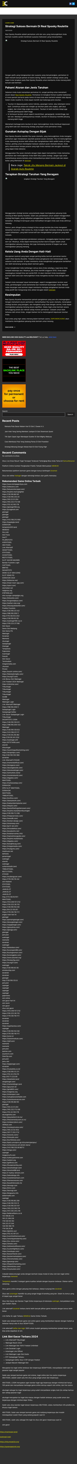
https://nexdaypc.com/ (10, 1251)
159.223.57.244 (8, 1223)
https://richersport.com (11, 1094)
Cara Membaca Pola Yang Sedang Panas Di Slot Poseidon (27, 442)
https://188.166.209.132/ (11, 725)
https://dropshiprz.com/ (11, 752)
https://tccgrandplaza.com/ (12, 601)
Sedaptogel (6, 644)
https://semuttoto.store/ (11, 773)
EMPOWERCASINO (58, 319)
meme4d (5, 940)
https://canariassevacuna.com (13, 1099)
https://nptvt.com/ (9, 585)
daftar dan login (19, 1328)
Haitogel (18, 476)
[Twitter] (73, 3)
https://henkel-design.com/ (12, 821)
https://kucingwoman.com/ (12, 952)
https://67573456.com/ (11, 742)
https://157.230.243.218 (11, 1211)
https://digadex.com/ (10, 778)
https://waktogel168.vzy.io (12, 621)
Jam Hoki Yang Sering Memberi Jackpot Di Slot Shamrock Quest (29, 431)
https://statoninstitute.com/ (12, 1039)
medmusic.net (7, 851)
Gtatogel (5, 646)
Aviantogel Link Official (14, 1351)
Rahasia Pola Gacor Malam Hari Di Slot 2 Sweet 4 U (24, 426)
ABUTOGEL (6, 545)
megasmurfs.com (8, 1155)
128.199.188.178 (8, 1226)
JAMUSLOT (6, 889)
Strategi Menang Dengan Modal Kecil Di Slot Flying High (26, 447)
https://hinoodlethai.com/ (11, 828)
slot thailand (7, 882)
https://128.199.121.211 (10, 1072)
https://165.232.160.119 (11, 1208)
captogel (5, 985)
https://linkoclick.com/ (10, 598)
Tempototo (6, 649)
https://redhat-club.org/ (11, 603)
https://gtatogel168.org (11, 507)
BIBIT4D (5, 568)
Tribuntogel (6, 687)
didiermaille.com (8, 1196)
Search (5, 411)
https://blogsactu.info (10, 1193)
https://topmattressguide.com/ (13, 836)
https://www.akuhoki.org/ (11, 958)
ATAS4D (5, 874)
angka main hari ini (9, 915)
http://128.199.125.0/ (10, 980)
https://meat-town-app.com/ (13, 583)
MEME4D (55, 466)
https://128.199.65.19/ (10, 618)
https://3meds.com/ (9, 1244)
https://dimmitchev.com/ (11, 1266)
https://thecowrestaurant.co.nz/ (14, 1120)
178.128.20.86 (7, 1228)
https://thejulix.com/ (9, 806)
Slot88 (4, 697)
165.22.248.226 (8, 1218)
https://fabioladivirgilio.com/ (12, 674)
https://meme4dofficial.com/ (13, 763)
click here (52, 337)
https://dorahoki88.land (11, 1170)
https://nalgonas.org (9, 1092)
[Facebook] (70, 3)
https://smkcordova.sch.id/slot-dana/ (16, 1145)
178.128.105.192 (8, 1221)
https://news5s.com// (10, 1135)
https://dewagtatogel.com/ (12, 922)
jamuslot (5, 935)
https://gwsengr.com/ (10, 1261)
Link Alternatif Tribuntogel (15, 1340)
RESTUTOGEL (7, 557)
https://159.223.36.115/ (11, 904)
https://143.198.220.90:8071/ (13, 1147)
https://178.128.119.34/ (10, 879)
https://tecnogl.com (9, 1190)
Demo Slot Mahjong (9, 628)
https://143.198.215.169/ (11, 520)
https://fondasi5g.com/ (10, 960)
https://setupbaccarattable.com (14, 1097)
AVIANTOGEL (7, 555)
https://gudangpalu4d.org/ (10, 1447)
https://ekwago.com (9, 1185)
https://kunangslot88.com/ (12, 950)
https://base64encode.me (12, 1183)
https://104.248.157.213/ (11, 902)
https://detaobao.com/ (10, 947)
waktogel (5, 859)
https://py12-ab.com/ (10, 826)
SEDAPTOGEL (7, 550)
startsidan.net (7, 588)
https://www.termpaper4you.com (14, 484)
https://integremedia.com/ (12, 846)
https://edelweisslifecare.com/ (13, 1246)
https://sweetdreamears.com (13, 1178)
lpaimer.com (6, 1051)
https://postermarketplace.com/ (14, 1256)
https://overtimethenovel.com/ (13, 1236)
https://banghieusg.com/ (11, 844)
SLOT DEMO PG (8, 575)
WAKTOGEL (6, 780)
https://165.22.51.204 (10, 499)
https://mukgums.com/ (10, 849)
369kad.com (7, 1125)
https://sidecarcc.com (10, 487)
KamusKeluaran (69, 461)
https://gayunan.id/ (9, 1087)
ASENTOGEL (7, 542)
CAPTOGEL (6, 565)
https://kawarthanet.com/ (12, 1254)
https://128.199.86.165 (10, 494)
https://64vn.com (8, 1188)
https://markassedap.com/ (12, 783)
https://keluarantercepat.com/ (13, 489)
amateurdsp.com (8, 970)
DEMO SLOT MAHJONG (11, 573)
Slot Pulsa (6, 535)
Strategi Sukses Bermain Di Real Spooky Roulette (36, 26)
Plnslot (4, 669)
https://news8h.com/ (10, 818)
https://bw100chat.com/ (11, 1140)
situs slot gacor (8, 1008)
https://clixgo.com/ (9, 1150)
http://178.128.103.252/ (11, 616)
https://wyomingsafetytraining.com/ (15, 750)
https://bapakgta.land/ (10, 522)
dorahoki (5, 757)
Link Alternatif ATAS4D (11, 760)
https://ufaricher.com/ (10, 684)
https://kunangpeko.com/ (11, 955)
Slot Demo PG (7, 631)
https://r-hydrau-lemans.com (13, 1173)
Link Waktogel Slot (12, 1346)
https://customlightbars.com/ (13, 1249)
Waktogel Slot (23, 1363)
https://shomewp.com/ (10, 823)
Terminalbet (6, 661)
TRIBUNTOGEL (7, 795)
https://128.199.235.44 (10, 497)
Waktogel (5, 633)
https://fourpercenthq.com (12, 1165)
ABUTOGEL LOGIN (9, 1383)
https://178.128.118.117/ (11, 912)
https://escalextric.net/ (10, 831)
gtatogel (5, 512)
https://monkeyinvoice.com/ (12, 1127)
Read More (10, 327)
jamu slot (5, 1061)
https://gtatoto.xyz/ (9, 1231)
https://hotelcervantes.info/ (12, 833)
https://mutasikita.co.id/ (11, 1069)
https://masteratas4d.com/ (12, 775)
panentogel (6, 856)
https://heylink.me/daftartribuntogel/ (16, 811)
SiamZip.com (7, 1056)
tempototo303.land (9, 527)
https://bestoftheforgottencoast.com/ (16, 808)
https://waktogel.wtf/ (10, 740)
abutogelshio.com (9, 1115)
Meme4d (5, 638)
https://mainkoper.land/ (9, 1432)
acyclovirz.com (7, 1054)
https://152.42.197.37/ (10, 1234)
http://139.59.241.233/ (10, 737)
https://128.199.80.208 (10, 1201)
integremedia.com (9, 664)
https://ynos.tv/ (8, 1036)
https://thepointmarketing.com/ (14, 1264)
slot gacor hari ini (8, 1001)
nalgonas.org (7, 590)
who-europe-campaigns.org (12, 595)
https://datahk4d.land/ (10, 1079)
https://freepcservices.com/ (12, 816)
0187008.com (7, 593)
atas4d (5, 745)
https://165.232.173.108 (11, 502)
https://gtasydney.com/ (11, 927)
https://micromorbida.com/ (12, 1259)
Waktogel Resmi (11, 1343)
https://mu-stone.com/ (10, 1241)
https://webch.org (9, 1160)
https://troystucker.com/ (11, 1269)
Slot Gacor (6, 626)
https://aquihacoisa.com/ (11, 1026)
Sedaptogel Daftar (9, 712)
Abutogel (5, 641)
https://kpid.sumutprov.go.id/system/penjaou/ (19, 1142)
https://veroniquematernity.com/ (14, 1239)
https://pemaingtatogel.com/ (13, 920)
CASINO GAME (9, 23)
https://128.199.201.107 (11, 1206)
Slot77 (4, 537)
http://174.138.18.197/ (10, 897)
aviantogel (13, 1294)
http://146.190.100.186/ (11, 755)
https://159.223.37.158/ (11, 623)
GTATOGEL (6, 552)
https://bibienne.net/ (10, 580)
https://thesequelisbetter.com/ (13, 606)
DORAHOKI (6, 525)
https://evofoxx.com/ (10, 798)
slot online (6, 998)
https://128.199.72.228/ (11, 813)
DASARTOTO (7, 570)
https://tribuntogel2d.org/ (9, 1442)
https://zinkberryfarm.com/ (12, 1122)
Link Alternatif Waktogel (11, 704)
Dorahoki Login (14, 1348)
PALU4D (5, 532)
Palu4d (5, 656)
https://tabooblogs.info (11, 1175)
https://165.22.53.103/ (10, 1130)
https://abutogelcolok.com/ (12, 768)
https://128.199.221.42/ (11, 611)
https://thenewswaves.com (12, 1180)
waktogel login (5, 1437)
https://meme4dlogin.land (12, 1084)
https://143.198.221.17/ (10, 732)
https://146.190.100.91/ (11, 722)
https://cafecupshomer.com (12, 1158)
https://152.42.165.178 (10, 504)
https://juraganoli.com (10, 509)
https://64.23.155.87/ (10, 909)
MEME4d (26, 1316)
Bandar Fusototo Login (10, 563)
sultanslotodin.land (9, 866)
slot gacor (6, 1006)
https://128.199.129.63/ (11, 730)
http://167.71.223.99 (9, 1077)
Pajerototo (6, 651)
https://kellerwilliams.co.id (12, 1213)
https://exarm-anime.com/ (12, 671)
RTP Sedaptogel (11, 1357)
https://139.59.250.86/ (10, 735)
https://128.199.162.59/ (11, 907)
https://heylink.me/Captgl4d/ (13, 492)
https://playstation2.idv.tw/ (12, 1117)
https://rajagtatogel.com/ (11, 925)
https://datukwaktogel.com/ (12, 770)
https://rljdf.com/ (8, 1041)
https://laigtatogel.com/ (11, 1064)
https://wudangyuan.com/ (12, 877)
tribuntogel (6, 747)
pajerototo (6, 996)
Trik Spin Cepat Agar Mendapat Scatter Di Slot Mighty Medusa (28, 437)
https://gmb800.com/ (10, 1089)
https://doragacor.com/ (11, 765)
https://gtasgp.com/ (9, 930)
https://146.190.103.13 (10, 1203)
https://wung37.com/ (10, 676)
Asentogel (6, 654)
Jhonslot (5, 666)
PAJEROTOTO (7, 540)
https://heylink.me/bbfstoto (12, 839)
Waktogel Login (8, 702)
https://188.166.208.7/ (10, 613)
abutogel (5, 1390)
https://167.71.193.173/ (10, 1132)
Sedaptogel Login (8, 709)
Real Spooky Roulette (23, 95)
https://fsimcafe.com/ (10, 1137)
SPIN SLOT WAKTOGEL (11, 788)
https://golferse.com (9, 1163)
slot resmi (6, 1003)
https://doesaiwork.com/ (11, 801)
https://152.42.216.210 (10, 1074)
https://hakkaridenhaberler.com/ (14, 803)
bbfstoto (5, 854)
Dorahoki (53, 471)
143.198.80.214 (8, 1216)
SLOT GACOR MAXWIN (11, 560)
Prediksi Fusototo (8, 608)
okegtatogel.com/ (8, 1082)
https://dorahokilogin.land (12, 1168)
